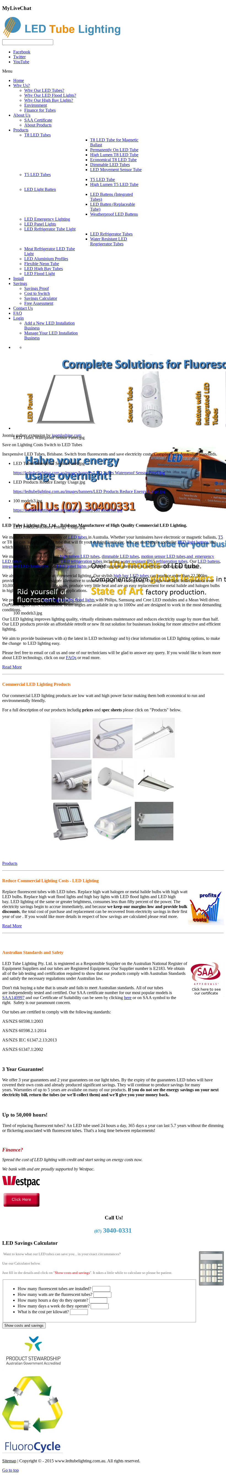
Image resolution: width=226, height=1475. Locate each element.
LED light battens (193, 542)
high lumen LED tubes (79, 556)
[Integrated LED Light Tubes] (70, 755)
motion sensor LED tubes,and (168, 556)
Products (9, 863)
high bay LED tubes (132, 575)
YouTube (21, 61)
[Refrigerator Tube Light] (113, 755)
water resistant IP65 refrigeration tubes (154, 561)
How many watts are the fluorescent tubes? (55, 1294)
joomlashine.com (66, 435)
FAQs (71, 657)
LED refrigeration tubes (82, 561)
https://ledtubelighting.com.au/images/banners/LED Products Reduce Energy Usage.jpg (89, 491)
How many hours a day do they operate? (53, 1300)
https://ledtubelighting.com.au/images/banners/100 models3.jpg (67, 510)
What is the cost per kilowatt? (43, 1311)
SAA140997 (13, 997)
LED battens (209, 561)
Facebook (21, 52)
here (127, 997)
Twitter (19, 56)
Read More (12, 667)
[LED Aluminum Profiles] (114, 797)
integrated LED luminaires (25, 566)
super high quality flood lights (69, 599)
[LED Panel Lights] (156, 797)
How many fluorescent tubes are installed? (54, 1288)
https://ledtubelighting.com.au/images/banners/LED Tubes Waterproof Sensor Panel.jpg (89, 472)
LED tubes (77, 537)
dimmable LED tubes (120, 556)
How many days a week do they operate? (54, 1306)
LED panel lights (72, 566)
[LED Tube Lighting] (64, 36)
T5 (220, 537)
